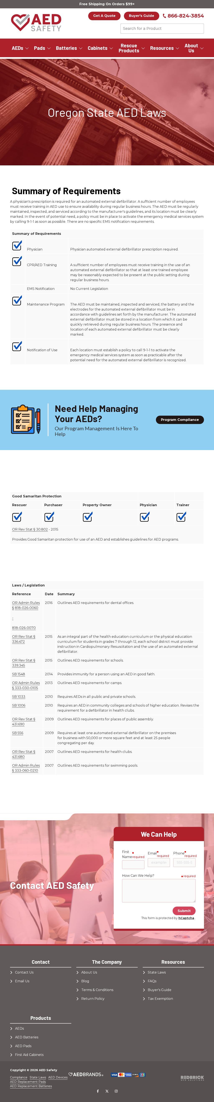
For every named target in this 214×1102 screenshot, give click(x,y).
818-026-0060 (26, 608)
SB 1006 (18, 705)
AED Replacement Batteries (31, 1086)
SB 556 (17, 733)
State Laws (38, 1077)
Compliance (18, 1077)
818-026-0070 (24, 628)
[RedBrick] (192, 1078)
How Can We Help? (138, 876)
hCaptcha (186, 918)
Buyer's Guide (141, 16)
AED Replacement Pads (28, 1082)
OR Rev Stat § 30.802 (30, 529)
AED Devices (58, 1077)
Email (152, 853)
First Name (127, 854)
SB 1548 (18, 674)
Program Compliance (180, 420)
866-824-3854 (186, 16)
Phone (179, 853)
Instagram (116, 1091)
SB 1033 (18, 697)
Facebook (98, 1091)
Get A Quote (104, 16)
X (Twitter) (107, 1091)
